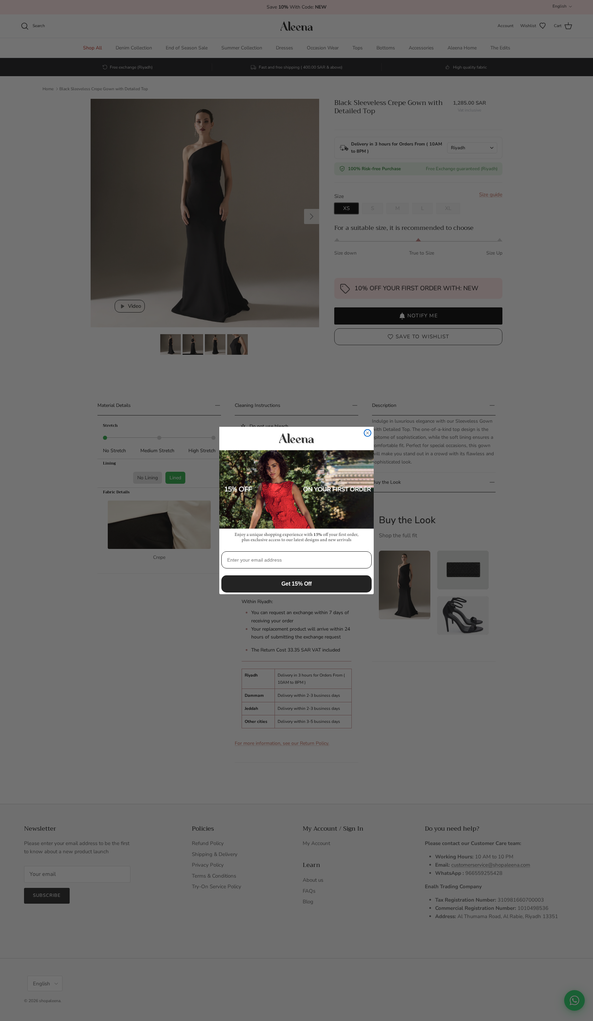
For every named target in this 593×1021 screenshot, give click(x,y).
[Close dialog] (367, 433)
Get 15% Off (296, 584)
